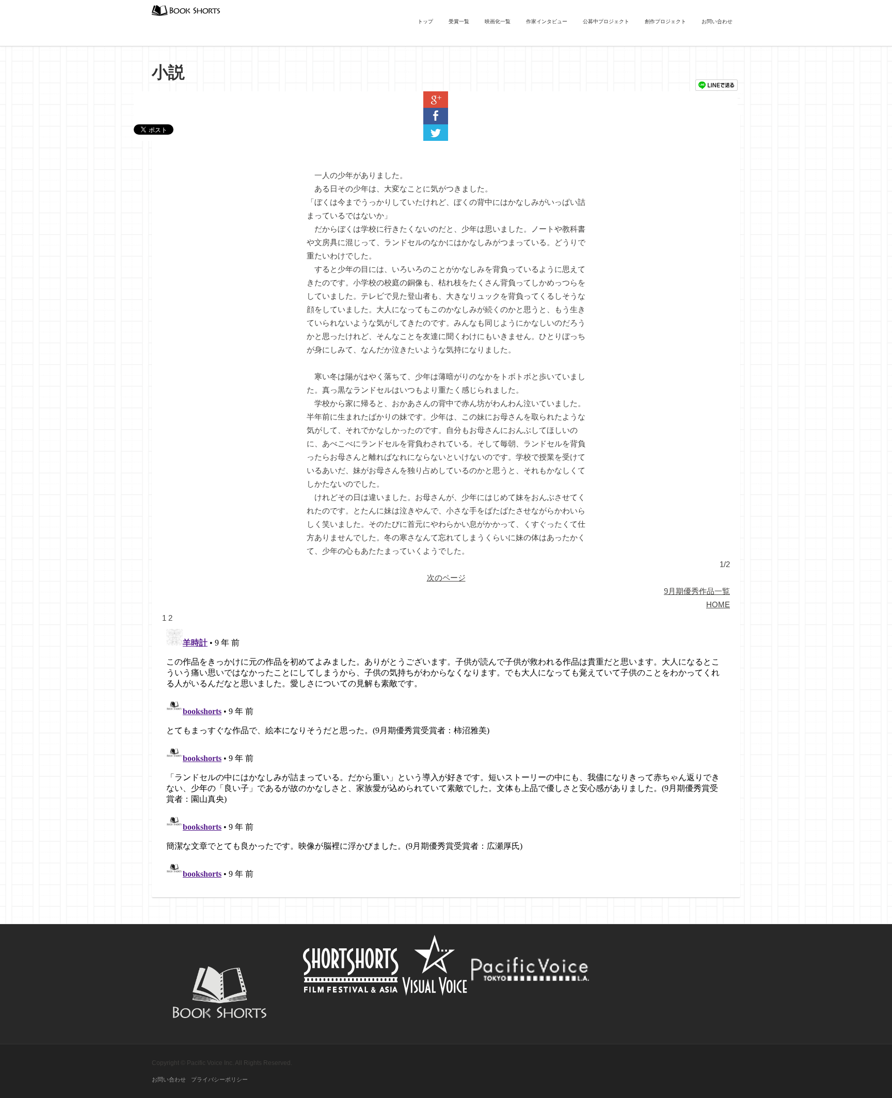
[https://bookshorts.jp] (186, 9)
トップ (425, 21)
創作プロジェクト (665, 21)
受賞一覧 (459, 21)
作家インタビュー (546, 21)
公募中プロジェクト (606, 21)
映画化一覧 (498, 21)
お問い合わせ (717, 21)
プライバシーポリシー (219, 1079)
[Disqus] (446, 754)
